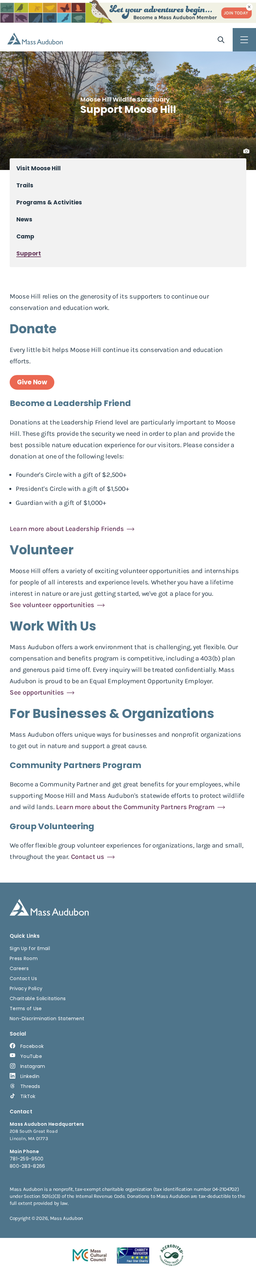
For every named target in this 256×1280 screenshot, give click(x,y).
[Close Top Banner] (249, 7)
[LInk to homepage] (35, 38)
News (24, 219)
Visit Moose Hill (38, 168)
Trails (24, 185)
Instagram (32, 1066)
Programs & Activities (49, 202)
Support (28, 253)
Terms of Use (26, 1008)
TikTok (28, 1096)
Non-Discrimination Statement (47, 1018)
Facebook (32, 1046)
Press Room (24, 958)
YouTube (31, 1056)
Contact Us (23, 978)
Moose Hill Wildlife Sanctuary (125, 99)
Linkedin (29, 1076)
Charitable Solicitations (38, 998)
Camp (25, 236)
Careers (19, 968)
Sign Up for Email (30, 948)
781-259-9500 (27, 1158)
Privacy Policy (26, 988)
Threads (30, 1086)
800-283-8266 (27, 1166)
